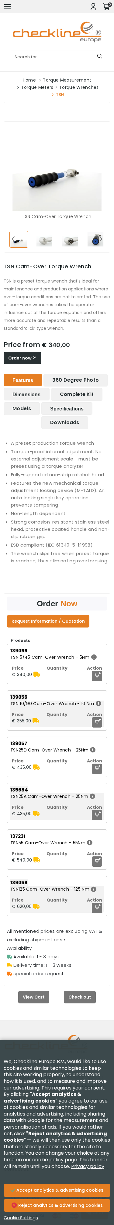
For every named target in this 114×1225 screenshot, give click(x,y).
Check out (79, 997)
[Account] (93, 6)
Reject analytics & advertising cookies (60, 1205)
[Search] (99, 57)
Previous (13, 238)
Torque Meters (37, 87)
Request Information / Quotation (48, 621)
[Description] (93, 657)
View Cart (34, 997)
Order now (20, 358)
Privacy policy (87, 1166)
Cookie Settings (21, 1218)
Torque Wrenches (79, 87)
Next (100, 238)
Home (29, 80)
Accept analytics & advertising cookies (59, 1190)
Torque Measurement (67, 80)
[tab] (23, 380)
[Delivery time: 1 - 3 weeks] (36, 674)
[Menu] (7, 6)
